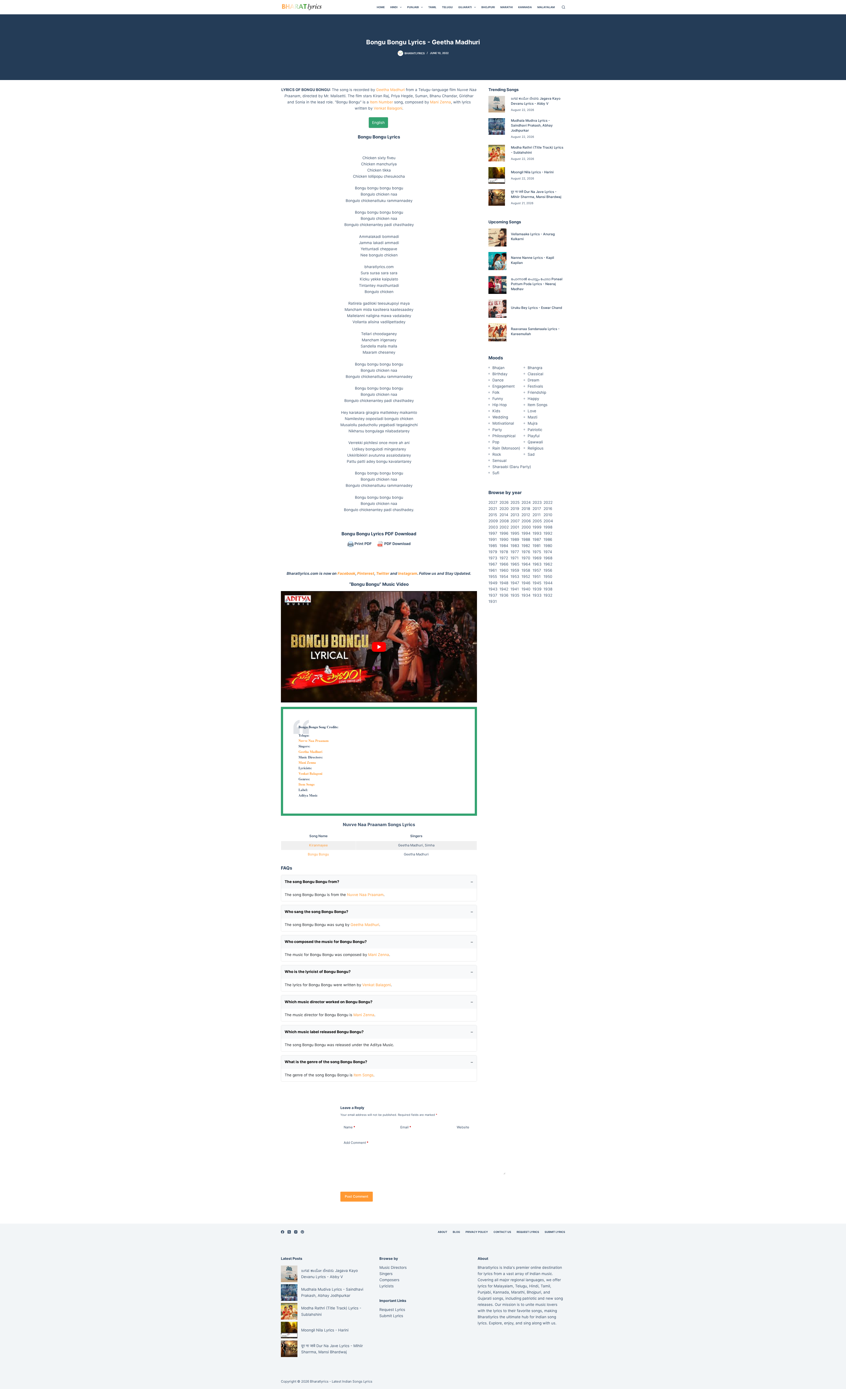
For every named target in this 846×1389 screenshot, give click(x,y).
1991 (492, 539)
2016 (548, 508)
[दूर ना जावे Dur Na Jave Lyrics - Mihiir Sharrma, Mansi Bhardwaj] (496, 197)
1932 (548, 595)
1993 (537, 533)
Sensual (499, 460)
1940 (526, 589)
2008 (504, 521)
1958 (525, 570)
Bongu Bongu (318, 854)
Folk (495, 392)
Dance (498, 380)
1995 (514, 533)
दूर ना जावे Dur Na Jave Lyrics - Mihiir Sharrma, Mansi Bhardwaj (332, 1349)
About (442, 1232)
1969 (537, 558)
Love (532, 411)
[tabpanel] (379, 323)
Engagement (503, 386)
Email (405, 1127)
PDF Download (397, 543)
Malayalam (546, 7)
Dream (533, 380)
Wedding (500, 417)
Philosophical (504, 436)
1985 (492, 545)
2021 (492, 508)
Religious (536, 448)
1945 (536, 583)
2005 (537, 521)
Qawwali (535, 442)
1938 (548, 589)
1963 (537, 564)
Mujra (533, 423)
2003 (493, 527)
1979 (492, 552)
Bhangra (535, 368)
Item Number (381, 102)
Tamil (432, 7)
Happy (533, 398)
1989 (514, 539)
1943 (492, 589)
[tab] (378, 122)
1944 (548, 583)
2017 (536, 508)
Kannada (525, 7)
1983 (514, 545)
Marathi (506, 7)
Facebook (346, 573)
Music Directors (393, 1267)
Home (381, 7)
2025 (514, 502)
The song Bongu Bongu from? (312, 881)
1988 (525, 539)
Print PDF (363, 543)
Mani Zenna (440, 102)
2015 (492, 515)
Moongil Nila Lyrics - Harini (532, 172)
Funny (497, 398)
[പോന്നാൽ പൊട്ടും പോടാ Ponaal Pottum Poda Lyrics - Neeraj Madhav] (497, 285)
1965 (514, 564)
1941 (514, 589)
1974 (548, 552)
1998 (548, 527)
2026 (504, 502)
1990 (503, 539)
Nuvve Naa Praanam (314, 740)
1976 (525, 552)
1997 (492, 533)
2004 (548, 521)
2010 (548, 515)
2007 (515, 521)
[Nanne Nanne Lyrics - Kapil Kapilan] (497, 261)
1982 (525, 545)
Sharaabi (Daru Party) (511, 467)
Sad (531, 454)
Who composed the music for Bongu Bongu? (326, 941)
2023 (537, 502)
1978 (503, 552)
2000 (526, 527)
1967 (492, 564)
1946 (526, 583)
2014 (503, 515)
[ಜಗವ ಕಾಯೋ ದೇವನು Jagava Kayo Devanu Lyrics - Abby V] (496, 104)
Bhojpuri (488, 7)
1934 (526, 595)
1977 (514, 552)
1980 (548, 545)
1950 (548, 576)
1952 (525, 576)
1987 (536, 539)
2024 (526, 502)
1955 (492, 576)
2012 (525, 515)
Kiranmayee (318, 845)
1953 (514, 576)
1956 (548, 570)
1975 (536, 552)
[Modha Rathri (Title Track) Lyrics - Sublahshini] (496, 153)
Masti (532, 417)
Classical (535, 374)
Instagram (407, 573)
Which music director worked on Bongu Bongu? (329, 1002)
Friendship (537, 392)
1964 (526, 564)
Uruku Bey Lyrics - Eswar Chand (536, 308)
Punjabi (413, 7)
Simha (429, 845)
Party (497, 430)
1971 (514, 558)
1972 (503, 558)
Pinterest (365, 573)
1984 (503, 545)
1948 (503, 583)
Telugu (447, 7)
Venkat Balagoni (388, 108)
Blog (456, 1232)
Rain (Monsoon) (506, 448)
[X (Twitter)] (289, 1232)
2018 (525, 508)
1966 (503, 564)
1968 (548, 558)
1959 (514, 570)
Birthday (499, 374)
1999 (537, 527)
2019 (514, 508)
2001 (514, 527)
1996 (503, 533)
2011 (536, 515)
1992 (548, 533)
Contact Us (502, 1232)
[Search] (563, 7)
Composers (389, 1280)
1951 (536, 576)
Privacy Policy (477, 1232)
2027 (492, 502)
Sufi (495, 473)
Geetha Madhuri (390, 90)
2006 (526, 521)
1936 (503, 595)
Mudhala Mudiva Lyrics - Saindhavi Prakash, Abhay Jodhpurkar (532, 125)
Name (349, 1127)
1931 (492, 601)
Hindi (393, 7)
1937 (492, 595)
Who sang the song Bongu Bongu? (316, 911)
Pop (495, 442)
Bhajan (498, 368)
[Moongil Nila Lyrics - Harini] (496, 175)
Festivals (535, 386)
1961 (492, 570)
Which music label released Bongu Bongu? (324, 1032)
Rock (496, 454)
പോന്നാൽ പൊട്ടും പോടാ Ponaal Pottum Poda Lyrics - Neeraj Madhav (536, 284)
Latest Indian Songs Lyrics (352, 1381)
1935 (514, 595)
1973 (492, 558)
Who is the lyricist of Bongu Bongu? (318, 971)
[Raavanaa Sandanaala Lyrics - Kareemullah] (497, 332)
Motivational (503, 423)
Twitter (382, 573)
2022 (548, 502)
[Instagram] (295, 1232)
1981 (536, 545)
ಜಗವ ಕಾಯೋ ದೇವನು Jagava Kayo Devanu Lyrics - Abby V (329, 1273)
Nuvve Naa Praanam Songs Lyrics (379, 824)
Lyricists (386, 1286)
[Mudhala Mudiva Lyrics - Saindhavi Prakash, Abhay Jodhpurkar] (496, 126)
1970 (525, 558)
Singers (386, 1273)
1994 (526, 533)
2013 (514, 515)
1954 (503, 576)
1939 (537, 589)
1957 (536, 570)
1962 (548, 564)
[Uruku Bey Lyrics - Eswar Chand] (497, 308)
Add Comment (356, 1143)
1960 (503, 570)
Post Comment (356, 1196)
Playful (534, 436)
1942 (503, 589)
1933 (537, 595)
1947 (514, 583)
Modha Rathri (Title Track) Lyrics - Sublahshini (331, 1311)
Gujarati (465, 7)
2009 (493, 521)
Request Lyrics (528, 1232)
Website (463, 1127)
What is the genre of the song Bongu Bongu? (326, 1062)
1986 (548, 539)
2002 (504, 527)
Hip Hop (499, 405)
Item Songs (307, 784)
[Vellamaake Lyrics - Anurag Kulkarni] (497, 237)
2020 (504, 508)
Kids (496, 411)
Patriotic (535, 430)
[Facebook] (282, 1232)
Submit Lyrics (555, 1232)
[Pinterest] (302, 1232)
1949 (492, 583)
